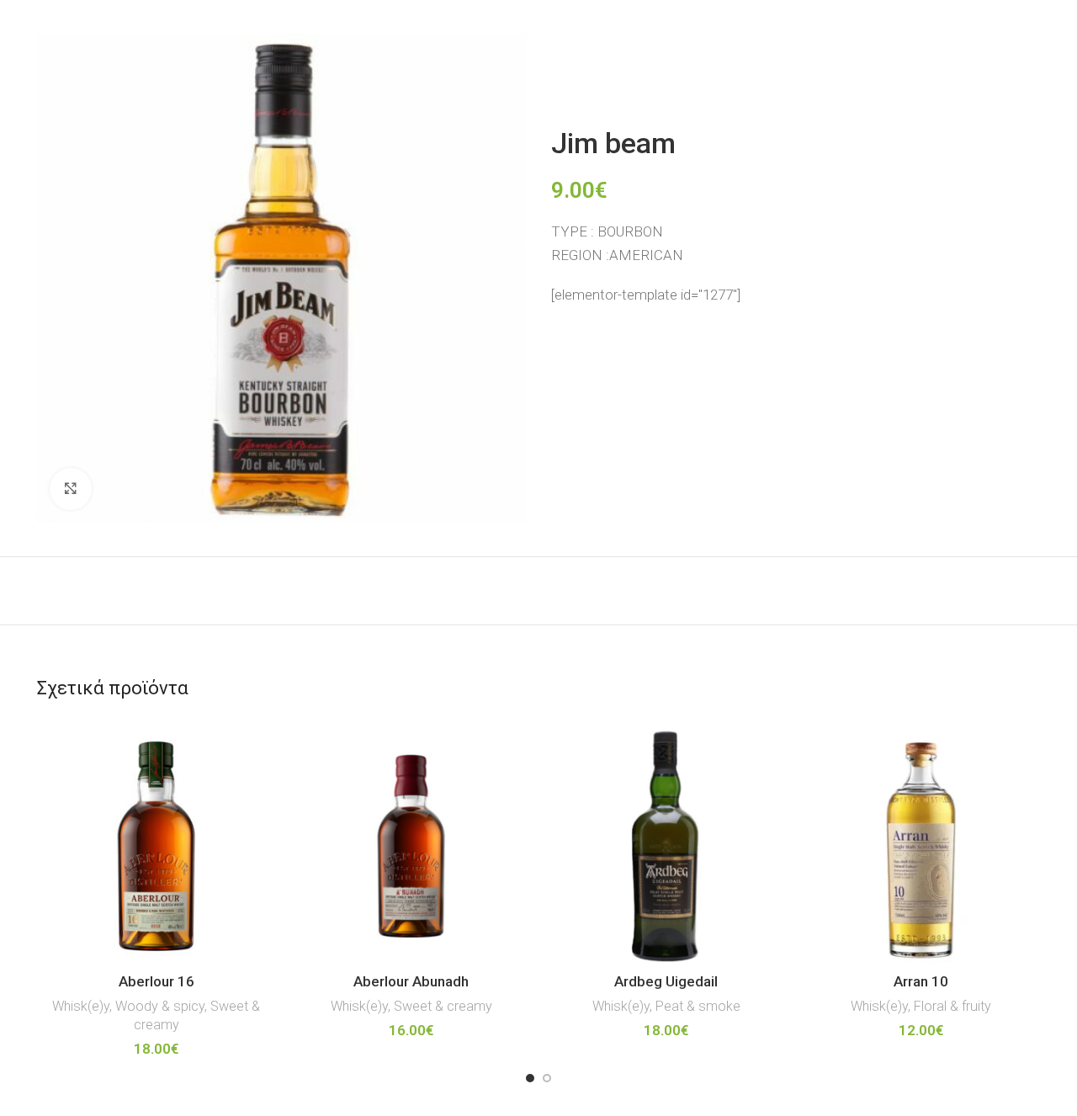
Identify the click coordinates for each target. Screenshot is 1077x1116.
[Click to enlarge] (71, 489)
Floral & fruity (952, 1006)
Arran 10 (921, 981)
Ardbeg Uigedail (666, 981)
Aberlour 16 (156, 981)
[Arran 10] (921, 846)
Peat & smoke (697, 1006)
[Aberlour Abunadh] (411, 846)
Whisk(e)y (80, 1006)
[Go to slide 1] (530, 1078)
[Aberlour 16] (156, 846)
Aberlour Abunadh (411, 981)
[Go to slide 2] (547, 1078)
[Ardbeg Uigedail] (666, 846)
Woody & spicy (159, 1006)
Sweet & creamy (443, 1006)
